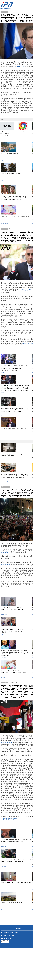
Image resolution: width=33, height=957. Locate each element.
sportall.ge (3, 846)
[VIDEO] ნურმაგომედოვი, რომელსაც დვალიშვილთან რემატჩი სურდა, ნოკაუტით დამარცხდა (16, 840)
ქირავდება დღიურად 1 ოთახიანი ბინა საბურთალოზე (16, 882)
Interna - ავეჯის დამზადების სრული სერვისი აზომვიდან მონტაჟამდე (13, 454)
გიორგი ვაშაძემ (26, 290)
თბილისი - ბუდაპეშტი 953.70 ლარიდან (11, 173)
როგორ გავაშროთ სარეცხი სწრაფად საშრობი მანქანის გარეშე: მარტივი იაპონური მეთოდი (14, 671)
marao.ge (3, 657)
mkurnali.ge (4, 614)
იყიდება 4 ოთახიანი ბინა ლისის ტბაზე (11, 902)
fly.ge (2, 160)
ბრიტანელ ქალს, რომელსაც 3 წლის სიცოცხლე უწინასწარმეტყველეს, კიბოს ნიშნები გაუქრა (14, 608)
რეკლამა (19, 928)
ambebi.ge (3, 372)
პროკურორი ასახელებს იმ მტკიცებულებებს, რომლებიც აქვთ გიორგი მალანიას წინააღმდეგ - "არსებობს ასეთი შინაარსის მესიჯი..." (15, 198)
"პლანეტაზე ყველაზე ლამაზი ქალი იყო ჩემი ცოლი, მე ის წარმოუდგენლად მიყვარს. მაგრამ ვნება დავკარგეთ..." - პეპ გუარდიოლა (16, 861)
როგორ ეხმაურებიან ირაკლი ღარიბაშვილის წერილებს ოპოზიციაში (13, 429)
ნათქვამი (20, 66)
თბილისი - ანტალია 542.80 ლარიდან (11, 153)
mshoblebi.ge (4, 634)
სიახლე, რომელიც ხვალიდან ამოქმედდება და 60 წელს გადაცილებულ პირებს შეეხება (15, 217)
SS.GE (3, 119)
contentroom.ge (4, 461)
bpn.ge (2, 415)
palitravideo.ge (4, 203)
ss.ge (2, 889)
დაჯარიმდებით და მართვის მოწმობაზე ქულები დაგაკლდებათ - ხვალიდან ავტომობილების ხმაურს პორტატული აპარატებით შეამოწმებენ (15, 410)
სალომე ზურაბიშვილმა (9, 819)
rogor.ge (3, 677)
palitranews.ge (4, 435)
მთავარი (18, 927)
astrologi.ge (4, 866)
